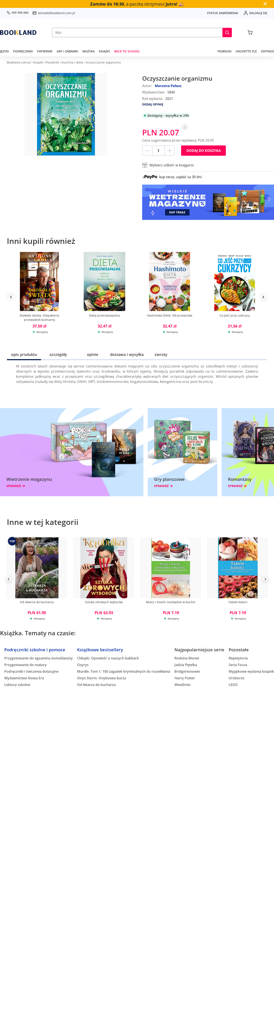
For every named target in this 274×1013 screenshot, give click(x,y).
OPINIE (92, 354)
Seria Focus (238, 664)
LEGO (233, 684)
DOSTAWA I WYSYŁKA (127, 354)
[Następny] (265, 580)
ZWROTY (161, 354)
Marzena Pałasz (168, 85)
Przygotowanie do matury (25, 664)
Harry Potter (184, 678)
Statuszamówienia (222, 13)
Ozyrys (83, 664)
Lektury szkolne (17, 684)
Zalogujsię (258, 13)
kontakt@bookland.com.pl (56, 13)
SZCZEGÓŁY (58, 354)
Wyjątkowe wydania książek (251, 671)
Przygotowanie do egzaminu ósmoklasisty (38, 658)
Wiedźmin (182, 684)
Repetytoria (238, 658)
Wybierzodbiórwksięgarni (171, 165)
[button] (227, 32)
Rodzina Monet (186, 658)
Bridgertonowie (187, 671)
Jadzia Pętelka (185, 664)
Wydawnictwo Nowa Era (24, 678)
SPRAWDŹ (13, 486)
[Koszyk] (250, 32)
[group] (39, 297)
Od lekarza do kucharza (96, 684)
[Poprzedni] (8, 580)
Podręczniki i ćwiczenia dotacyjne (31, 671)
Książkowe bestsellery (100, 650)
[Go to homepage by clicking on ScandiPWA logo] (18, 32)
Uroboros (236, 678)
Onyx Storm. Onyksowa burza (101, 678)
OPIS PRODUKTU (24, 354)
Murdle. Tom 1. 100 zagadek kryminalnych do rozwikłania (123, 671)
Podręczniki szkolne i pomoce (34, 650)
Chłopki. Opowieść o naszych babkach (108, 658)
